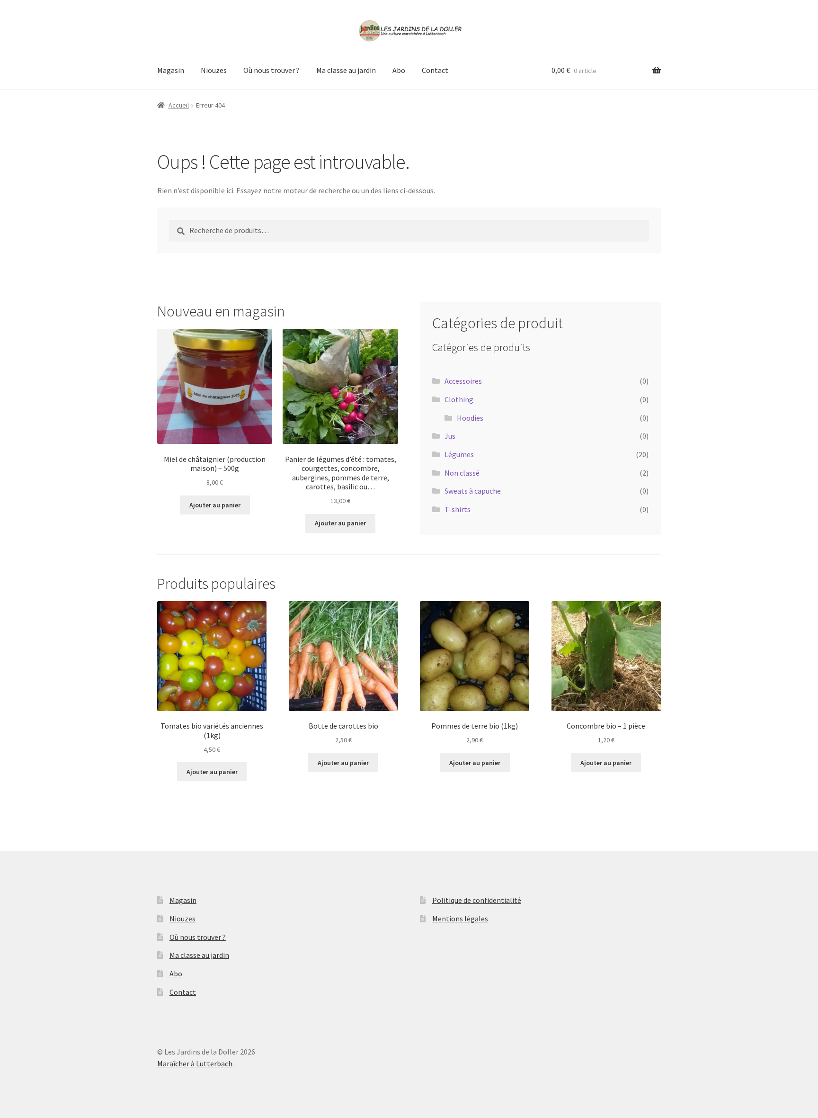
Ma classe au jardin (346, 70)
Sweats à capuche (473, 491)
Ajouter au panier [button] (214, 505)
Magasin (170, 70)
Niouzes (214, 70)
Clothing (459, 399)
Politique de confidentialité (476, 900)
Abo (398, 70)
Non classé (462, 473)
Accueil (179, 105)
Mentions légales (460, 918)
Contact (435, 70)
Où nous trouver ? (271, 70)
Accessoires (463, 381)
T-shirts (458, 509)
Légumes (459, 454)
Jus (450, 436)
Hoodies (470, 418)
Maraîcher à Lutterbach (194, 1063)
